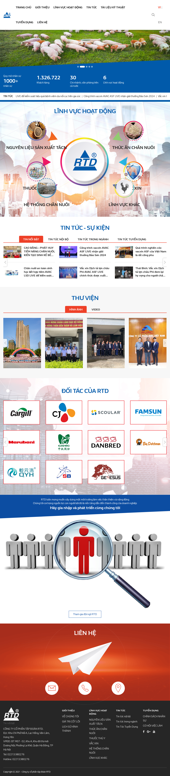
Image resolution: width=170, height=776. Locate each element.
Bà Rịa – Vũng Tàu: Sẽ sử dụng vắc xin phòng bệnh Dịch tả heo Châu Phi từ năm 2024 (94, 251)
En (160, 22)
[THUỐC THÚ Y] (36, 171)
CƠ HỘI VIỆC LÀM (152, 725)
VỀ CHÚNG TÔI (70, 716)
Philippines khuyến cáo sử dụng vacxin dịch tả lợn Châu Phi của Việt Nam (149, 251)
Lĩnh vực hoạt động (67, 7)
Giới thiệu (42, 7)
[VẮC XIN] (133, 171)
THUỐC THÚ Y (97, 738)
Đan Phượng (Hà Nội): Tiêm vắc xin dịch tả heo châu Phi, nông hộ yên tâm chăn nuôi (39, 272)
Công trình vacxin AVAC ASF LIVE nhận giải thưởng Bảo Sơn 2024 (72, 96)
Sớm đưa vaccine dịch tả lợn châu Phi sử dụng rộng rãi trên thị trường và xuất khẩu (94, 272)
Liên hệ (42, 22)
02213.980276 (15, 754)
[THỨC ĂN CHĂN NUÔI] (133, 131)
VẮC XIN (93, 743)
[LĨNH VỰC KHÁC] (124, 188)
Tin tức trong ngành (126, 721)
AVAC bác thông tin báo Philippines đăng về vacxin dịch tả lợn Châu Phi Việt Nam (38, 251)
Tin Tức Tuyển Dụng (127, 726)
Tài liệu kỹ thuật (113, 7)
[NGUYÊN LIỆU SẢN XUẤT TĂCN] (36, 131)
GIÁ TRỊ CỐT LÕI (71, 721)
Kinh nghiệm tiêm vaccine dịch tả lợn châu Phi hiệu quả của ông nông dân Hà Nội (150, 272)
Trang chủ (23, 7)
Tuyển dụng (24, 22)
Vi (159, 7)
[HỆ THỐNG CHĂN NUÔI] (46, 188)
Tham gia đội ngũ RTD (85, 614)
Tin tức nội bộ (123, 716)
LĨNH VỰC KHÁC (98, 757)
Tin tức (91, 7)
